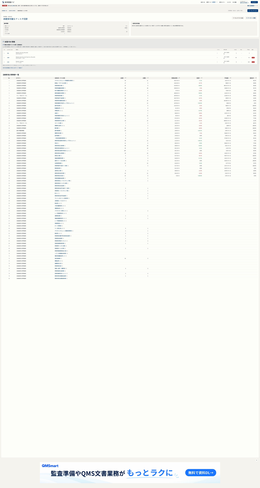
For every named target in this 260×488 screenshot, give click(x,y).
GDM (8, 57)
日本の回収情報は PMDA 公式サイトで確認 (12, 67)
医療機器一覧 (4, 10)
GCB (8, 62)
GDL (8, 53)
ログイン (255, 2)
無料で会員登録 (250, 5)
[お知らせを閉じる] (257, 6)
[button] (212, 2)
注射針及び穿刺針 (12, 10)
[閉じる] (256, 460)
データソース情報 (252, 18)
